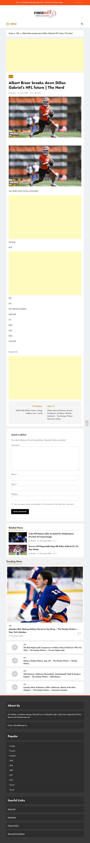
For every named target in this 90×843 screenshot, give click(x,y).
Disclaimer (12, 817)
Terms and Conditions (16, 833)
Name (14, 474)
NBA (11, 770)
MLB (11, 765)
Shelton (13, 93)
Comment (15, 445)
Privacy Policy (13, 825)
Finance (12, 751)
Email (14, 484)
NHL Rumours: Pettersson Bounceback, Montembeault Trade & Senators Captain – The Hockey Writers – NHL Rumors (52, 675)
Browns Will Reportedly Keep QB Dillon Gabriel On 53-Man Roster (39, 2)
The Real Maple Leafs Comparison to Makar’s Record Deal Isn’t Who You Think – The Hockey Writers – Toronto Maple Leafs (52, 649)
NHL (10, 626)
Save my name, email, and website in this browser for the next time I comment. (44, 504)
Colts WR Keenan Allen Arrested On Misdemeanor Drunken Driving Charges (51, 535)
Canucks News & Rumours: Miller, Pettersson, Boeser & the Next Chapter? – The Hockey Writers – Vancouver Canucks (49, 688)
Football (12, 755)
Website (14, 494)
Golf (11, 760)
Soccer (12, 785)
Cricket (12, 746)
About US (11, 809)
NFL (10, 76)
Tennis (12, 789)
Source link (13, 351)
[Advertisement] (45, 55)
